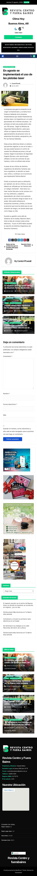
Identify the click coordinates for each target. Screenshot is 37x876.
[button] (31, 56)
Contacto (18, 37)
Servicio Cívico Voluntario (26, 245)
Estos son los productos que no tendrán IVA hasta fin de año (12, 246)
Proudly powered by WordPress (13, 870)
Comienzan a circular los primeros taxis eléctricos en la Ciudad (18, 327)
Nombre (6, 393)
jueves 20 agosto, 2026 (14, 665)
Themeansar (18, 872)
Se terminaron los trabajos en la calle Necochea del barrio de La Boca (18, 724)
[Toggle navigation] (17, 56)
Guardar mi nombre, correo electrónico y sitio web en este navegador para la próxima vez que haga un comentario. (18, 431)
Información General (9, 67)
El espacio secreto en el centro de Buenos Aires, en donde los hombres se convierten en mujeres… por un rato (18, 605)
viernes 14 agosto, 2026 (14, 707)
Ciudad (6, 303)
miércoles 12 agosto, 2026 (15, 727)
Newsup (29, 870)
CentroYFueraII (16, 83)
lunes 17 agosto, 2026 (13, 686)
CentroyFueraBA (22, 291)
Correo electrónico (10, 404)
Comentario (7, 356)
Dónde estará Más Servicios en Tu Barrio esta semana (17, 306)
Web (4, 415)
